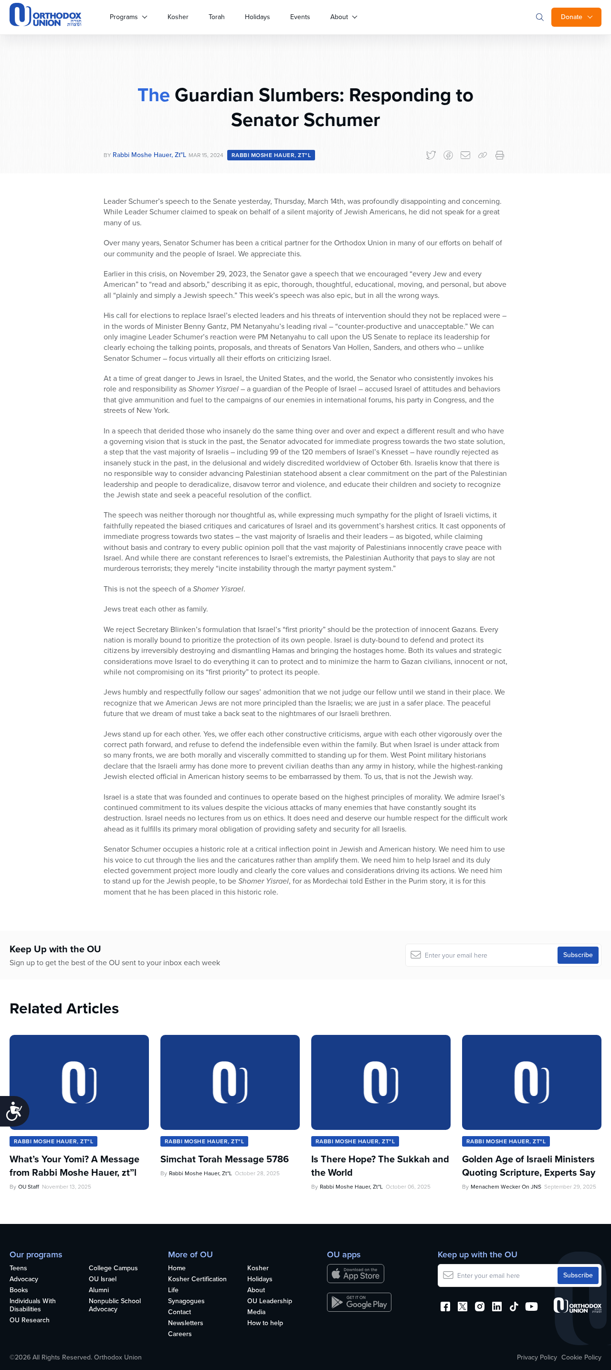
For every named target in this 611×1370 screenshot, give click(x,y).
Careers (180, 1334)
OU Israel (102, 1279)
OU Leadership (269, 1301)
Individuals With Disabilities (33, 1305)
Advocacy (24, 1279)
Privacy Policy (537, 1357)
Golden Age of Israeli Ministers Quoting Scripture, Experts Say (528, 1165)
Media (256, 1312)
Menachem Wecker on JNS (506, 1186)
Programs (124, 17)
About (339, 17)
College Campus (113, 1268)
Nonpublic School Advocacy (115, 1305)
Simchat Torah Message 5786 (224, 1159)
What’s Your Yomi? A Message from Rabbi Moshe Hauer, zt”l (74, 1165)
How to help (265, 1323)
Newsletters (185, 1323)
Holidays (257, 17)
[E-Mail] (465, 155)
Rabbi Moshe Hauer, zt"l (149, 155)
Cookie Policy (581, 1357)
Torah (217, 17)
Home (177, 1268)
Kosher (178, 17)
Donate (571, 17)
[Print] (499, 155)
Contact (179, 1312)
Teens (18, 1268)
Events (300, 17)
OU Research (30, 1320)
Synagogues (186, 1301)
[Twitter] (431, 155)
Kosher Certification (197, 1279)
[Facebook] (448, 155)
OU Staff (28, 1186)
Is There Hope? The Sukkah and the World (380, 1165)
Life (173, 1290)
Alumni (99, 1290)
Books (19, 1290)
